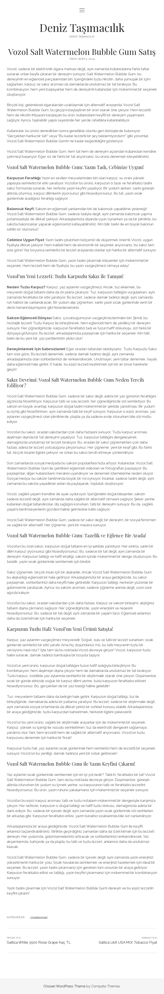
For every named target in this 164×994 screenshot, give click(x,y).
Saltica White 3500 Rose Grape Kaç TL (39, 942)
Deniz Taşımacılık (82, 27)
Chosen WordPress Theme (64, 986)
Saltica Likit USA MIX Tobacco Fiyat (128, 942)
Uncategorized (38, 917)
